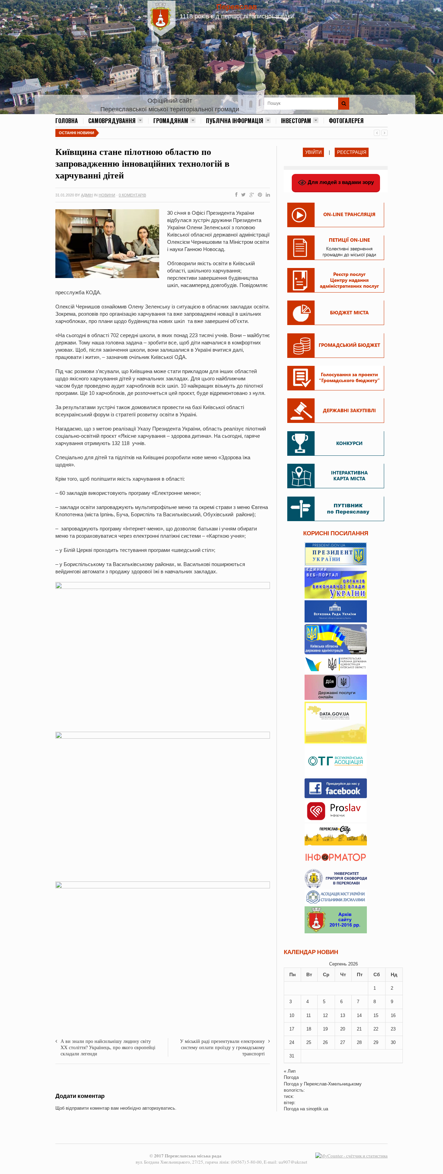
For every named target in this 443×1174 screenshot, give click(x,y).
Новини (107, 195)
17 (291, 1029)
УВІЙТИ (313, 152)
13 (342, 1015)
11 (308, 1015)
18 (308, 1029)
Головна (66, 120)
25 (308, 1042)
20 (342, 1029)
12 (325, 1015)
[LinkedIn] (266, 195)
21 (359, 1029)
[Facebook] (235, 195)
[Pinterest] (258, 195)
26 (325, 1042)
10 (291, 1015)
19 (325, 1029)
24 (291, 1042)
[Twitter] (242, 195)
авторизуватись (158, 1108)
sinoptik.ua (317, 1108)
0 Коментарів (132, 195)
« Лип (290, 1071)
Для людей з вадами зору (340, 182)
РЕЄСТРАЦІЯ (351, 152)
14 (359, 1015)
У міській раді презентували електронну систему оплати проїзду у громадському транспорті (222, 1047)
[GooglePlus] (250, 195)
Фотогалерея (346, 120)
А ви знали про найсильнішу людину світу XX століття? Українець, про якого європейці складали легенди (108, 1047)
